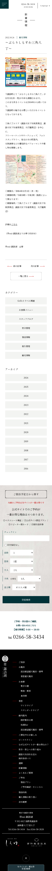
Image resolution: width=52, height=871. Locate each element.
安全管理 (26, 328)
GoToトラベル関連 (26, 300)
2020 (26, 432)
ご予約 (22, 777)
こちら (14, 224)
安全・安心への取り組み (30, 749)
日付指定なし (13, 544)
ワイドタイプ (27, 705)
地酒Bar (24, 724)
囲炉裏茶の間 (27, 720)
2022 (26, 414)
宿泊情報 (26, 337)
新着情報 (26, 20)
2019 (26, 441)
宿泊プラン (26, 782)
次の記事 (35, 266)
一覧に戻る (23, 276)
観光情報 (23, 37)
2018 (26, 450)
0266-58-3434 (28, 5)
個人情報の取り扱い (28, 797)
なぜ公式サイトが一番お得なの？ (34, 744)
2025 (26, 386)
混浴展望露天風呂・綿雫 (32, 671)
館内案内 (23, 715)
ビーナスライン (25, 739)
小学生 (13, 578)
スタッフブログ (26, 319)
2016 (26, 468)
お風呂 (22, 667)
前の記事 (17, 266)
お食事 (22, 681)
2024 (26, 395)
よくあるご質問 (26, 772)
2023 (26, 404)
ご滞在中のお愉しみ (28, 734)
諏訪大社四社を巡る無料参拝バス (28, 756)
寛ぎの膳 (25, 685)
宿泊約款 (23, 792)
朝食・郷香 (26, 690)
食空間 (24, 695)
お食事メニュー (26, 309)
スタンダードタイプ (30, 710)
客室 (21, 700)
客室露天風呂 (27, 676)
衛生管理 (26, 346)
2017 (26, 459)
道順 (21, 763)
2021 (26, 423)
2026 (26, 377)
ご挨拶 (22, 662)
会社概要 (23, 801)
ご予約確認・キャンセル (32, 786)
